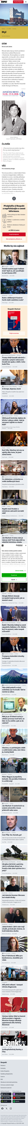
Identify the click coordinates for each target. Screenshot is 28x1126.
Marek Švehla (5, 275)
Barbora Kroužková (6, 933)
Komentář (6, 266)
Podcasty (6, 355)
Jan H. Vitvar (5, 1027)
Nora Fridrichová (6, 962)
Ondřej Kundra (14, 516)
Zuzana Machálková (6, 366)
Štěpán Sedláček (6, 725)
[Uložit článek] (17, 23)
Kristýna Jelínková (6, 516)
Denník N (10, 813)
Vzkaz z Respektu (13, 386)
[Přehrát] (21, 262)
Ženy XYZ (10, 415)
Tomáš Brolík (5, 396)
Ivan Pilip (4, 842)
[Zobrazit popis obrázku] (21, 23)
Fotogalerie (4, 982)
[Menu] (26, 2)
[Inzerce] (14, 93)
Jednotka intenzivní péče (14, 685)
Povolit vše (14, 575)
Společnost (4, 295)
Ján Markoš (4, 813)
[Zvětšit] (14, 15)
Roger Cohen (5, 603)
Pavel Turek (4, 457)
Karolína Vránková (6, 36)
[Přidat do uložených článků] (24, 262)
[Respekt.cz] (4, 2)
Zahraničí (4, 593)
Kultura (3, 28)
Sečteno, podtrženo (13, 477)
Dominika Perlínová (6, 665)
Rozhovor (4, 774)
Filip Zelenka (5, 486)
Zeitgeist (10, 714)
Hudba (3, 448)
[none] (25, 23)
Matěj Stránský (5, 994)
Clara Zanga (4, 302)
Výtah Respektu (11, 355)
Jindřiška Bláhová (6, 1114)
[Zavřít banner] (25, 545)
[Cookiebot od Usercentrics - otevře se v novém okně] (16, 545)
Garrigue (11, 653)
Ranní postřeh (7, 832)
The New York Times (12, 603)
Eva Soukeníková (6, 427)
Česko (3, 745)
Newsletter (6, 386)
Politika (3, 506)
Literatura (4, 1047)
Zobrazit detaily (19, 570)
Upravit (13, 579)
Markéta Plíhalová (6, 694)
